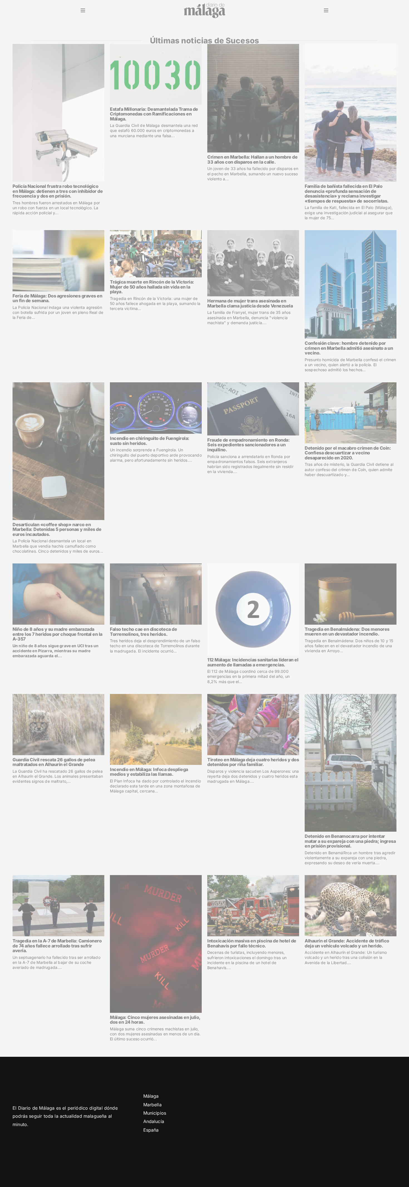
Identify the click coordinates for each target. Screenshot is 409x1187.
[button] (83, 11)
